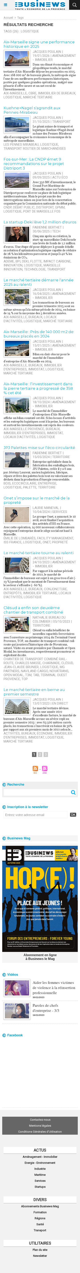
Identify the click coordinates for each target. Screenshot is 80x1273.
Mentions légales (40, 1125)
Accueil (8, 17)
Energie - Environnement (40, 1162)
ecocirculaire (24, 483)
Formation (40, 1212)
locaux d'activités (20, 437)
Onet (46, 542)
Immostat (55, 433)
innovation (13, 265)
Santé (40, 1224)
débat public (24, 207)
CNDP (8, 207)
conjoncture (55, 589)
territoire (47, 487)
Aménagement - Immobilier (40, 1156)
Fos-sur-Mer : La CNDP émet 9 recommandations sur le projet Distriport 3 (34, 163)
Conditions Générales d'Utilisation (40, 1131)
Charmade (51, 663)
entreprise (47, 483)
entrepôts (13, 593)
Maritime (40, 1174)
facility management (55, 538)
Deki (25, 261)
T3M (28, 675)
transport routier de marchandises (35, 149)
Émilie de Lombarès (20, 538)
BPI (18, 261)
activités (12, 733)
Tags (20, 17)
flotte (36, 261)
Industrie (40, 1168)
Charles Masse (28, 663)
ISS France (13, 542)
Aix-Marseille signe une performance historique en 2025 (39, 44)
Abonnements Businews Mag (40, 1206)
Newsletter (40, 1255)
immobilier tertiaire (40, 593)
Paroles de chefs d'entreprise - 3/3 (46, 1008)
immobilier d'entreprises (24, 433)
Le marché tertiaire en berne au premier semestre (34, 691)
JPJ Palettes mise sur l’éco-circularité (39, 447)
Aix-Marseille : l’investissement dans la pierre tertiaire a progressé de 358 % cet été (38, 388)
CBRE (32, 93)
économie (45, 733)
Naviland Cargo (34, 671)
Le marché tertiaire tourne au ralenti (39, 553)
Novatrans (59, 671)
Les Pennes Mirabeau (21, 145)
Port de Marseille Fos (41, 211)
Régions (40, 1218)
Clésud (67, 663)
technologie (35, 269)
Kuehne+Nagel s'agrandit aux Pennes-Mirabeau (32, 110)
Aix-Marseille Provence (24, 429)
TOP (25, 679)
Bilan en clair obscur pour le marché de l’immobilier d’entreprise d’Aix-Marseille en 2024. (37, 358)
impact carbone (57, 261)
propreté (60, 542)
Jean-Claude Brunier (21, 667)
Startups (40, 1186)
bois (7, 483)
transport (56, 269)
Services (40, 1180)
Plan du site (40, 1249)
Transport (40, 1230)
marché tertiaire (37, 97)
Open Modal (14, 675)
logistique (13, 97)
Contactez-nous (40, 1119)
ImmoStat (36, 369)
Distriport (45, 207)
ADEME (9, 261)
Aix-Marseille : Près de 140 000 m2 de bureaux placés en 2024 (39, 334)
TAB (36, 675)
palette (29, 487)
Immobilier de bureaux (56, 93)
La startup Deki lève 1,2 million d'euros (40, 222)
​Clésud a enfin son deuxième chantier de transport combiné (33, 610)
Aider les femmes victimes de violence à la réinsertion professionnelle (54, 987)
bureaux (35, 317)
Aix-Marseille (15, 93)
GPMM (60, 207)
